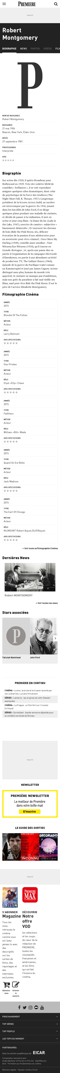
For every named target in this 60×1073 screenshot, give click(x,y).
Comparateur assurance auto (14, 1058)
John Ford (35, 657)
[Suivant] (55, 638)
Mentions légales (9, 1070)
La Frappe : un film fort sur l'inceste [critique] (26, 707)
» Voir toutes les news (47, 603)
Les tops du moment (13, 1038)
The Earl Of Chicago (14, 511)
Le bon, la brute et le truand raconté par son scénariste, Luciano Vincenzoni (28, 692)
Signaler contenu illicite (27, 1070)
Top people (8, 1031)
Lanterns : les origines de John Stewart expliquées (27, 699)
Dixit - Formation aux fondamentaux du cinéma (21, 1063)
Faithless (9, 413)
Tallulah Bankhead (11, 657)
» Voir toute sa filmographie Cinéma (40, 548)
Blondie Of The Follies (15, 315)
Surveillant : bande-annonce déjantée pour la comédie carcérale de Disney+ (29, 714)
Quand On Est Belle (14, 462)
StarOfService (40, 1061)
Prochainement (11, 1016)
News (23, 48)
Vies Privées (10, 364)
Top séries (8, 1024)
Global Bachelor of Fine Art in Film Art (18, 1061)
